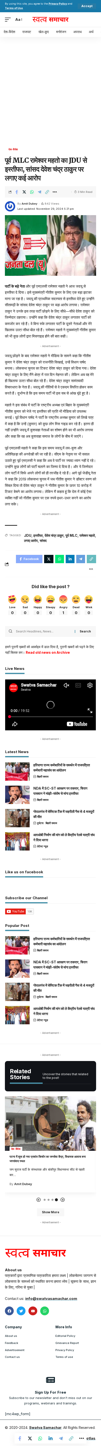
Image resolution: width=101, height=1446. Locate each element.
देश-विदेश (13, 149)
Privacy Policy (58, 3)
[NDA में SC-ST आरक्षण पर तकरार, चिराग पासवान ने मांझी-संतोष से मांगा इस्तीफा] (17, 795)
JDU (27, 535)
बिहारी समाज (43, 776)
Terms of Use (14, 8)
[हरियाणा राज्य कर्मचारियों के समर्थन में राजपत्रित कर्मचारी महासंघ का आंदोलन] (17, 771)
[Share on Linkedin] (50, 1438)
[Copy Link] (47, 192)
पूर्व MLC (71, 535)
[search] (92, 19)
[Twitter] (21, 1310)
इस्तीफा (38, 535)
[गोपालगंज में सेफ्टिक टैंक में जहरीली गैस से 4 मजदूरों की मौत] (17, 818)
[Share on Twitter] (24, 192)
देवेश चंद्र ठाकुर (54, 535)
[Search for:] (43, 631)
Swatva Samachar (45, 1427)
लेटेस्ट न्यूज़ (42, 846)
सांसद (43, 540)
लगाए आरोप (31, 540)
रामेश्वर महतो (87, 535)
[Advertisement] (50, 93)
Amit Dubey (29, 203)
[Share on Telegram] (39, 192)
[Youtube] (32, 1310)
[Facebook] (9, 1310)
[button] (38, 1200)
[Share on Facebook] (16, 192)
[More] (54, 192)
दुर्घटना (40, 823)
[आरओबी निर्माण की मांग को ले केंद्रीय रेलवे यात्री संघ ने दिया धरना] (17, 841)
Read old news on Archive (48, 652)
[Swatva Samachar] (50, 19)
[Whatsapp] (44, 1310)
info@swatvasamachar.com (51, 1298)
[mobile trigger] (9, 19)
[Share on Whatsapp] (31, 192)
